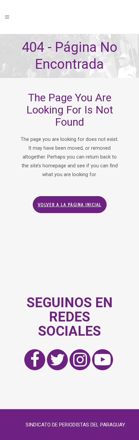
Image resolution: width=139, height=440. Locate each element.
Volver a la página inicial (70, 204)
